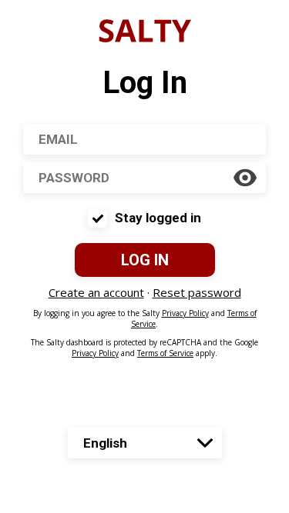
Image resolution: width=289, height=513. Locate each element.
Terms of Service (165, 353)
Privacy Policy (185, 313)
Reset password (197, 292)
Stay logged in (158, 217)
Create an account (96, 292)
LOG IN (145, 260)
